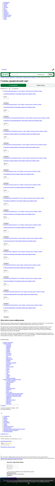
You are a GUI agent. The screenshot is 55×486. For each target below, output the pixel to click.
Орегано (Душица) (10, 399)
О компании (6, 2)
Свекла (8, 371)
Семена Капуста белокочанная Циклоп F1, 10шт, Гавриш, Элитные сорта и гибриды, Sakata (22, 120)
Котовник (8, 389)
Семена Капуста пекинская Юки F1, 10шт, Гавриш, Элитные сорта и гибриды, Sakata (21, 147)
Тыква (7, 376)
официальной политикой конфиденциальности (12, 458)
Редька (8, 369)
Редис (7, 367)
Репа (7, 370)
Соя (7, 373)
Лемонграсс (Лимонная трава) (13, 396)
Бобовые (8, 347)
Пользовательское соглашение (10, 430)
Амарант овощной (10, 380)
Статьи (5, 420)
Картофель (9, 353)
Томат (7, 374)
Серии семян (19, 77)
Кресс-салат (9, 392)
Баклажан (8, 344)
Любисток (8, 397)
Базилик (8, 383)
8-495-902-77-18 (4, 434)
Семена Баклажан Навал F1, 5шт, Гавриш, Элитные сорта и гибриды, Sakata (19, 93)
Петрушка (8, 403)
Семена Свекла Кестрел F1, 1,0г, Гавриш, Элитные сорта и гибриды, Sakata (19, 214)
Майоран (8, 398)
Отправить (9, 475)
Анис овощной (10, 382)
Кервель (8, 387)
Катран (8, 385)
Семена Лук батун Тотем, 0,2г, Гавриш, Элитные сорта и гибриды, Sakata (18, 187)
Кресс (7, 390)
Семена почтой (7, 427)
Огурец (8, 361)
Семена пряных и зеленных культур (12, 379)
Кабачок (8, 351)
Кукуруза (8, 355)
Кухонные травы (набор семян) (13, 394)
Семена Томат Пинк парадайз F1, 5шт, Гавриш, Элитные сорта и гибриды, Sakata (20, 294)
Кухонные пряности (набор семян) (14, 393)
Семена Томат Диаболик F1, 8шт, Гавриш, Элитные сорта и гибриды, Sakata (19, 254)
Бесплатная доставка (8, 426)
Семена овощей (7, 343)
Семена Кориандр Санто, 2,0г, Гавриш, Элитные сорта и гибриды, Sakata (18, 174)
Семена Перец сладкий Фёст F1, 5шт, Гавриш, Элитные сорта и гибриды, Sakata (20, 200)
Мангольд (8, 357)
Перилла (8, 402)
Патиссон (8, 364)
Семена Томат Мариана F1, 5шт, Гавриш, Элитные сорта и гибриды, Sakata (19, 281)
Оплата (5, 6)
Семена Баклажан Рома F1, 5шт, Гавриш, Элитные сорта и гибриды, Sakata (19, 107)
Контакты (5, 3)
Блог (4, 8)
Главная (2, 77)
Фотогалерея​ (6, 422)
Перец (7, 365)
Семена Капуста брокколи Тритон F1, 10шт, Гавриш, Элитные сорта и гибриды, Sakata (21, 133)
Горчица (8, 384)
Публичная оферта (8, 431)
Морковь (8, 360)
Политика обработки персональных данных (14, 429)
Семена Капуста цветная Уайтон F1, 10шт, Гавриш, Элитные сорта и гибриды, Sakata (21, 160)
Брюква (8, 348)
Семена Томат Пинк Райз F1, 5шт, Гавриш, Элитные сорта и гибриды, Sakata (19, 307)
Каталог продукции (10, 77)
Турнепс (8, 375)
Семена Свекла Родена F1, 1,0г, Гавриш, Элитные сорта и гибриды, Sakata (19, 227)
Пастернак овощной (11, 362)
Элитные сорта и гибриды (29, 77)
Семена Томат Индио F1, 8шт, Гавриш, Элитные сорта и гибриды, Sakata (18, 267)
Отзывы (5, 425)
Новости (5, 418)
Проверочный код (11, 472)
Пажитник (8, 401)
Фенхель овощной (10, 378)
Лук (7, 356)
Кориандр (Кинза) (10, 388)
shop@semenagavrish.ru (6, 441)
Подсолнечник (10, 366)
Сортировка (13, 85)
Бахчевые (8, 346)
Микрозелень (9, 359)
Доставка (5, 7)
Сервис (5, 4)
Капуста (8, 352)
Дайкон (8, 350)
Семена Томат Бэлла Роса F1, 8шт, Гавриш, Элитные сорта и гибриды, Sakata (19, 240)
